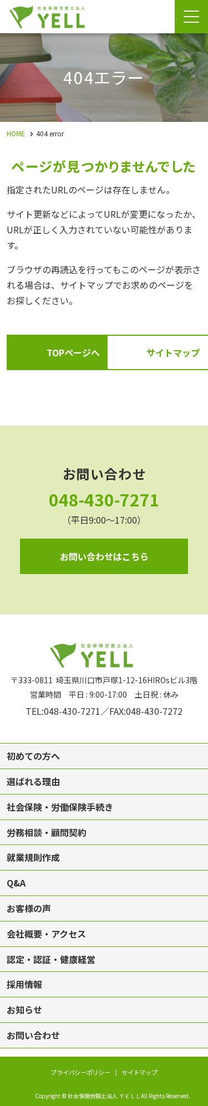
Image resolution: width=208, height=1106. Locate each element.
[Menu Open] (191, 16)
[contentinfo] (104, 860)
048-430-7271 (104, 499)
